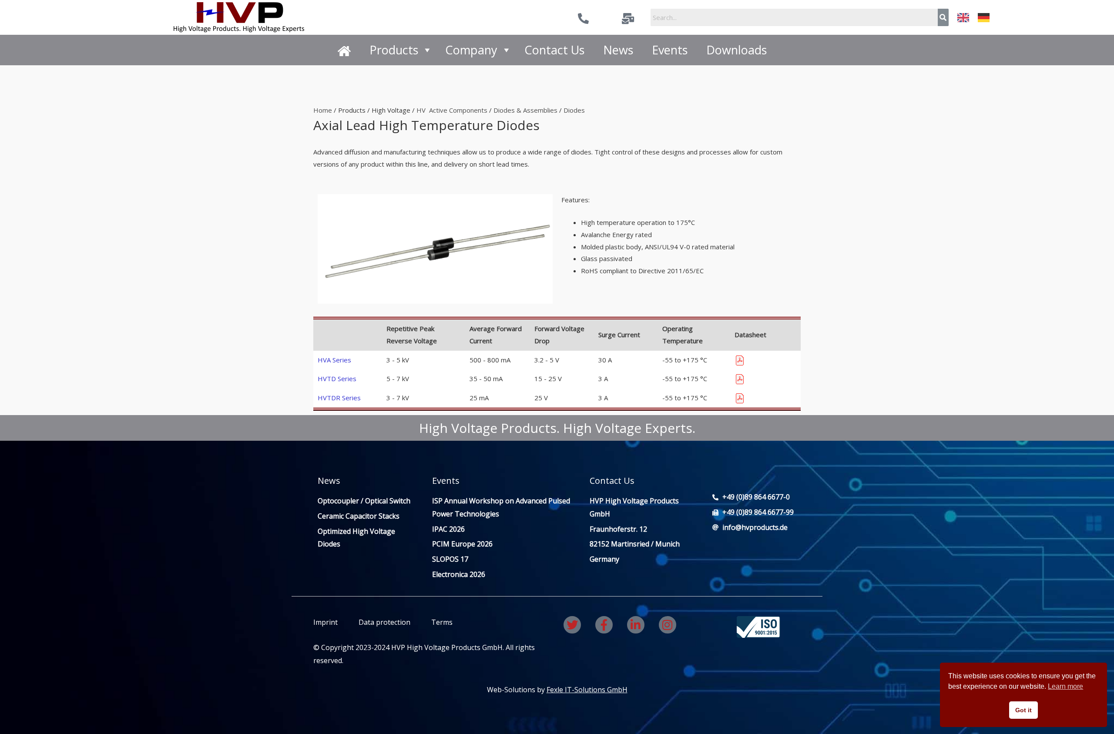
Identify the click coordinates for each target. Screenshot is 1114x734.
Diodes (574, 110)
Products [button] (393, 50)
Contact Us (554, 50)
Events (670, 50)
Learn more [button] (1065, 686)
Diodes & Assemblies (525, 110)
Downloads (736, 50)
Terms (441, 622)
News (618, 50)
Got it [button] (1023, 710)
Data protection (384, 622)
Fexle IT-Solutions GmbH (587, 689)
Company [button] (471, 50)
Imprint (325, 622)
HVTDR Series (339, 397)
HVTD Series (337, 378)
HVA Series (334, 359)
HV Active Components (451, 110)
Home (322, 110)
